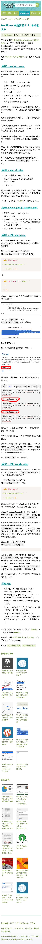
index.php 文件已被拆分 (14, 57)
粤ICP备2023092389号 (30, 936)
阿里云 (34, 629)
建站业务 (30, 637)
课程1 (21, 201)
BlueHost (17, 632)
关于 (17, 923)
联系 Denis (24, 923)
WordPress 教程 (28, 646)
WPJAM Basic (27, 939)
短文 (11, 19)
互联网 (34, 13)
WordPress (24, 13)
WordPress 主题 (13, 646)
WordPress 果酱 (7, 936)
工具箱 (32, 923)
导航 (10, 13)
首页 (4, 13)
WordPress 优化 (18, 637)
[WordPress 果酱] (9, 8)
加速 (16, 13)
